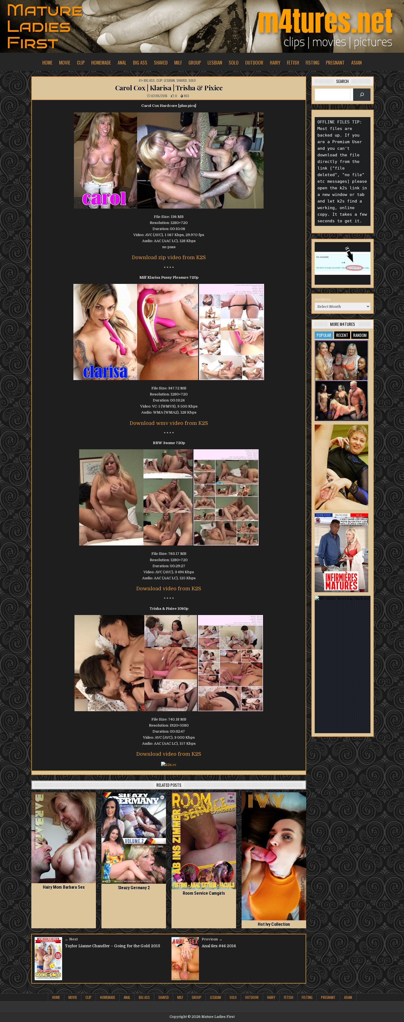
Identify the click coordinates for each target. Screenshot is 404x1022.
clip (81, 62)
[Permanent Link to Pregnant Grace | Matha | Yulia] (342, 467)
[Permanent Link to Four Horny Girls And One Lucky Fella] (342, 380)
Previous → (212, 939)
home (47, 62)
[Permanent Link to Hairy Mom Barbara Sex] (63, 837)
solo (234, 62)
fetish (293, 62)
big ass (140, 62)
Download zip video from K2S (169, 257)
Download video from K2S (168, 588)
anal (122, 62)
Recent (342, 335)
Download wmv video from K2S (169, 423)
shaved (161, 62)
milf (178, 62)
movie (64, 62)
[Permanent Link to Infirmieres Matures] (342, 552)
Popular (324, 335)
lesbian (214, 62)
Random (360, 335)
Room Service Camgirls (204, 893)
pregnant (335, 62)
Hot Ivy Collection (274, 924)
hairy (275, 62)
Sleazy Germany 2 (134, 887)
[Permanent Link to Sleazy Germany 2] (133, 838)
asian (356, 62)
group (195, 62)
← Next (71, 939)
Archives (323, 299)
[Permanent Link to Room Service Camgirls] (203, 840)
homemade (101, 62)
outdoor (254, 62)
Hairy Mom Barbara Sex (64, 887)
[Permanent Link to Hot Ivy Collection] (274, 856)
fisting (312, 62)
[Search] (361, 94)
